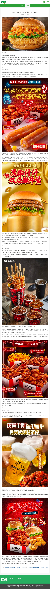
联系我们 (20, 578)
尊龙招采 (27, 5)
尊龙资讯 (22, 5)
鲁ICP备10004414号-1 (38, 586)
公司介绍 (11, 578)
